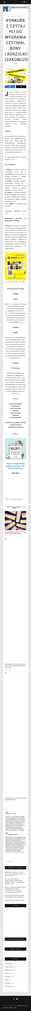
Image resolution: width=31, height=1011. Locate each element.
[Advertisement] (15, 485)
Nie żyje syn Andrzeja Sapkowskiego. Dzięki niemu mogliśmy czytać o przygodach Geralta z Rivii (14, 881)
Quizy (6, 980)
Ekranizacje (8, 970)
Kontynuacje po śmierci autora (14, 900)
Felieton (7, 973)
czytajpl (7, 499)
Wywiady (7, 983)
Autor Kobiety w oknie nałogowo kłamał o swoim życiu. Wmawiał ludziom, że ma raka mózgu (15, 666)
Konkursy (20, 16)
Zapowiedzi (8, 986)
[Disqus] (15, 831)
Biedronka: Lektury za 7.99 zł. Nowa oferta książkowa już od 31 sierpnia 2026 (15, 873)
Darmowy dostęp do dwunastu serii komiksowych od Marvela (14, 896)
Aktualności (12, 16)
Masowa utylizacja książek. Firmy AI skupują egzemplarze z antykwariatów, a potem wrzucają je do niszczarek (15, 889)
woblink (20, 499)
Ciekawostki (8, 967)
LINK (6, 213)
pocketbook (14, 499)
